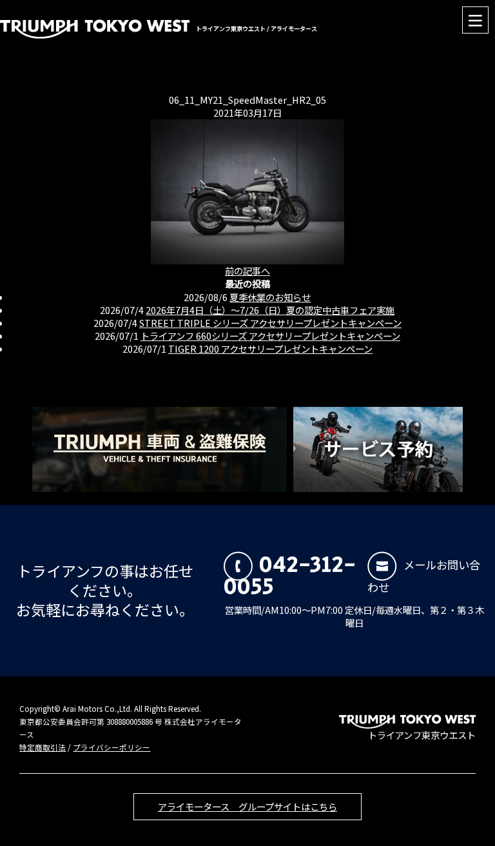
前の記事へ (247, 270)
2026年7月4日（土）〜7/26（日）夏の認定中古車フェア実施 (270, 310)
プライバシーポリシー (111, 747)
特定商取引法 (42, 747)
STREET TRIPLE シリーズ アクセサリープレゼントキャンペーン (270, 323)
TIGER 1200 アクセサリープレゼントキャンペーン (270, 348)
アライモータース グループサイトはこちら (247, 806)
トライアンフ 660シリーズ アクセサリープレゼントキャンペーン (270, 335)
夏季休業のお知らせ (270, 297)
